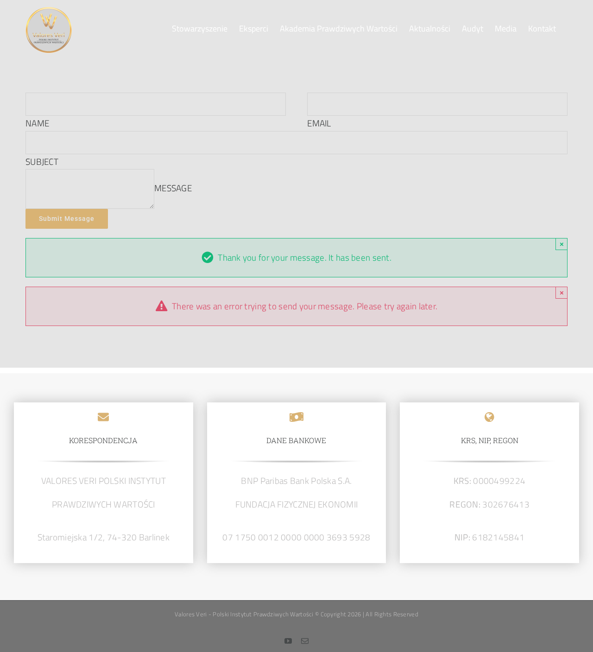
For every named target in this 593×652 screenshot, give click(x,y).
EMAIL (319, 123)
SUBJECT (41, 161)
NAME (37, 123)
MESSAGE (173, 187)
